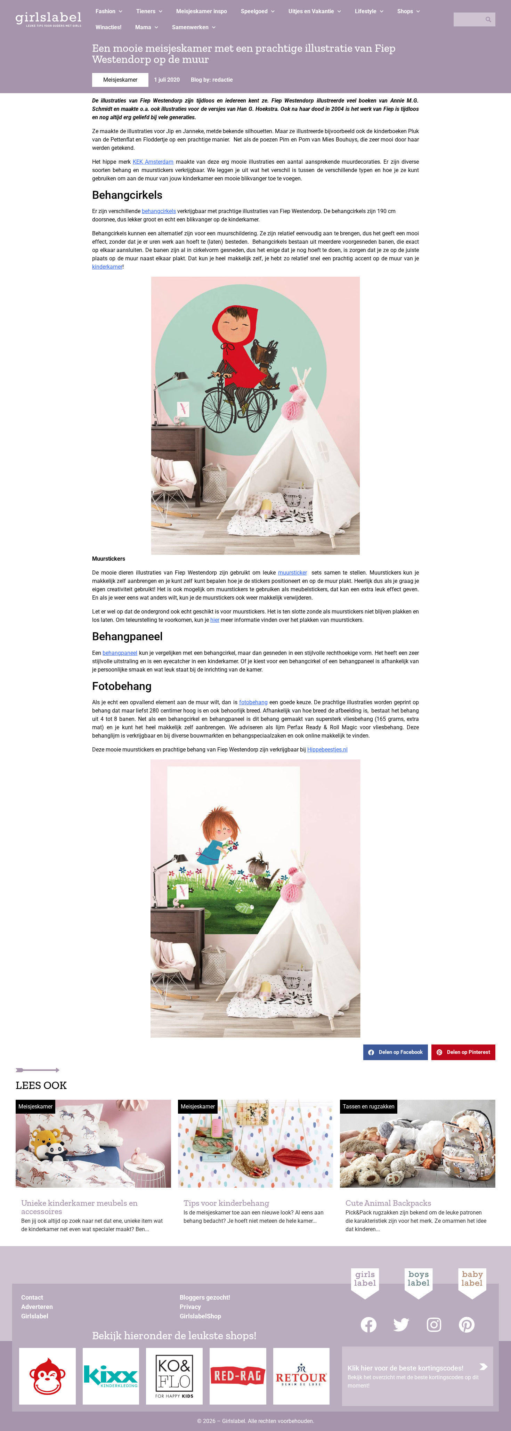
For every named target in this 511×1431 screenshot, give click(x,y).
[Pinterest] (467, 1325)
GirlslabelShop (200, 1316)
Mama (143, 27)
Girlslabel (34, 1316)
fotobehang (253, 702)
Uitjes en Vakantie (311, 11)
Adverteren (37, 1306)
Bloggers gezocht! (205, 1297)
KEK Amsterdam (153, 161)
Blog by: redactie (212, 79)
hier (214, 620)
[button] (395, 1052)
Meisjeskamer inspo (201, 11)
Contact (32, 1297)
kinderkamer (107, 266)
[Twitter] (401, 1325)
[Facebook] (368, 1325)
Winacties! (108, 27)
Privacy (190, 1306)
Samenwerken (190, 27)
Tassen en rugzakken (369, 1106)
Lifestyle (365, 11)
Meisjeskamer (120, 79)
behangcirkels (159, 211)
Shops (405, 11)
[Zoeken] (488, 19)
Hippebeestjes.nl (327, 749)
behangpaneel (120, 653)
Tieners (145, 11)
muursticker (292, 572)
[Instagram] (434, 1325)
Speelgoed (254, 11)
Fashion (105, 11)
